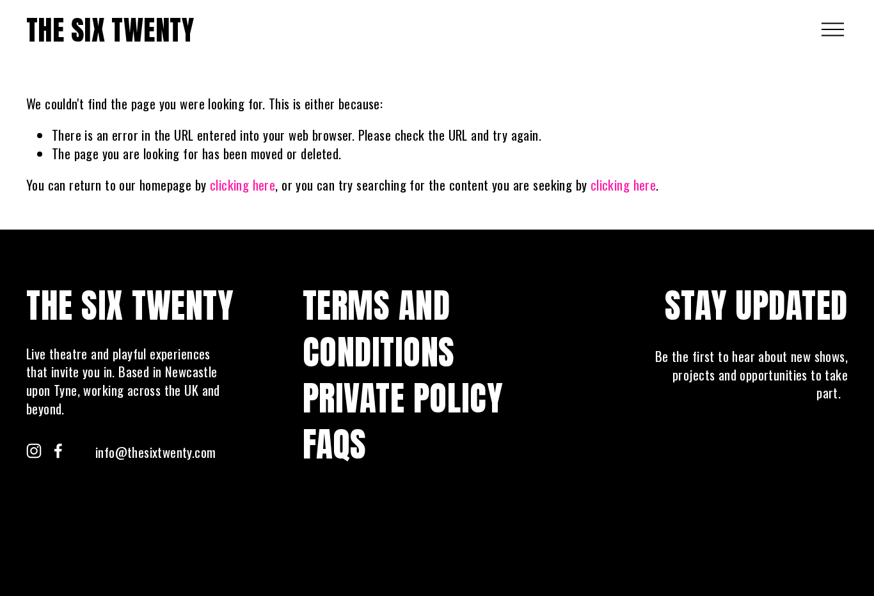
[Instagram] (34, 451)
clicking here (242, 184)
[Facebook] (58, 451)
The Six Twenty (110, 30)
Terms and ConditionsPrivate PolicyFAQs (403, 375)
